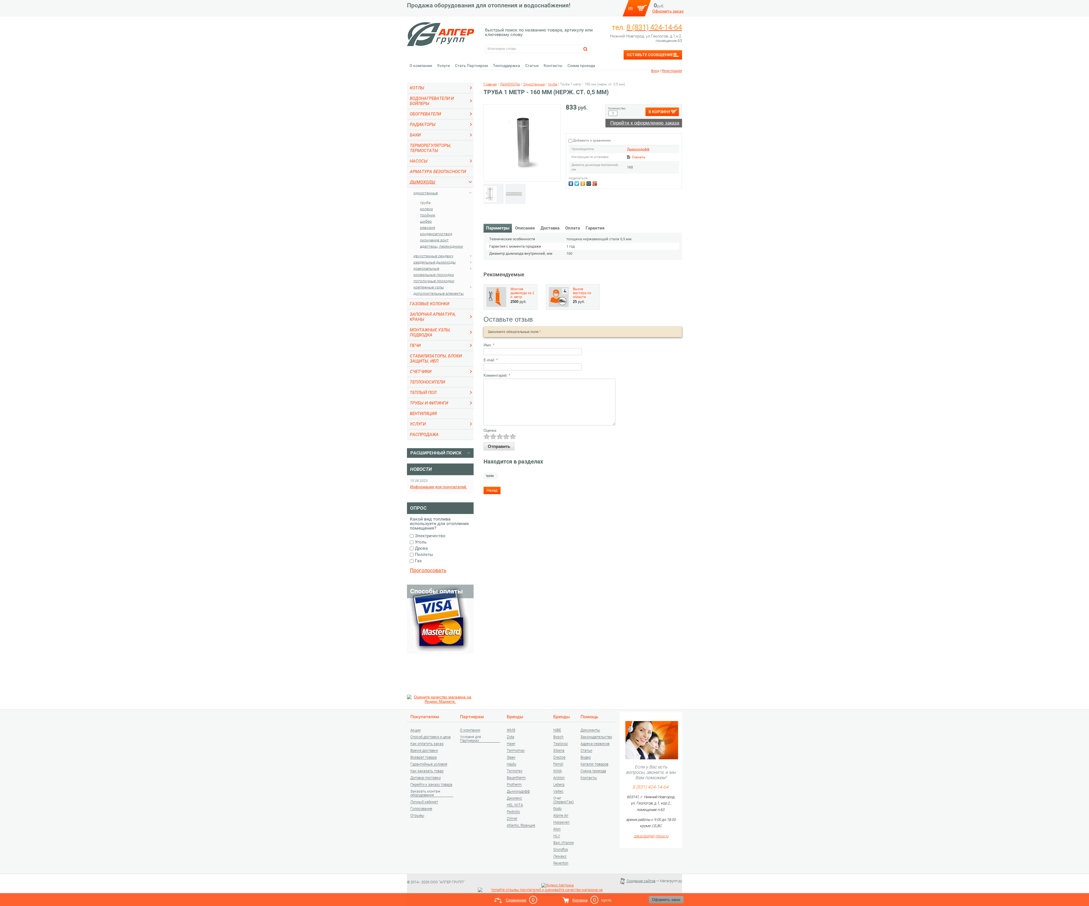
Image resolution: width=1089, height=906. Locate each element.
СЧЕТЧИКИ (420, 371)
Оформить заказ (667, 11)
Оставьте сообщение (650, 54)
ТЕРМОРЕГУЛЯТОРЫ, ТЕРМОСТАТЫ (430, 148)
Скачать (638, 157)
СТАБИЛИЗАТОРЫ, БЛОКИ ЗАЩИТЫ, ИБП (436, 358)
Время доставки (424, 751)
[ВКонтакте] (572, 183)
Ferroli (558, 764)
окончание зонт (434, 240)
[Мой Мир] (589, 183)
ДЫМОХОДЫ (422, 182)
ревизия (427, 227)
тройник (427, 215)
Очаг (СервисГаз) (563, 800)
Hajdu (511, 764)
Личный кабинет (424, 802)
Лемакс (560, 856)
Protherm (514, 785)
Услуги (443, 65)
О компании (421, 65)
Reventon (560, 863)
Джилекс (514, 798)
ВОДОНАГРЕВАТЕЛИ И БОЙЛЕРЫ (432, 101)
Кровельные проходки (433, 275)
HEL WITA (515, 805)
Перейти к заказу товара (431, 785)
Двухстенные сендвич (433, 256)
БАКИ (415, 135)
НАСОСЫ (419, 161)
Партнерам (472, 717)
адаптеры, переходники (441, 246)
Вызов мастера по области (582, 293)
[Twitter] (578, 183)
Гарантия (595, 228)
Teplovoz (560, 744)
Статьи (532, 65)
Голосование (421, 809)
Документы (590, 730)
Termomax (516, 751)
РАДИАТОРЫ (423, 124)
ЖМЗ (511, 730)
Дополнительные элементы (438, 293)
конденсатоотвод (436, 234)
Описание (525, 228)
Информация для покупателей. (438, 486)
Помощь (589, 717)
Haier (511, 744)
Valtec (558, 791)
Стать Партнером (471, 65)
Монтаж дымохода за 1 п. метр (522, 293)
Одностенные (425, 193)
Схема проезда (581, 65)
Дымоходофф (638, 149)
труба (425, 203)
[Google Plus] (595, 183)
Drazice (559, 757)
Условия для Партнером (470, 739)
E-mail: (491, 360)
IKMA (557, 771)
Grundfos (560, 850)
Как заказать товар (427, 771)
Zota (510, 737)
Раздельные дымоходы (434, 262)
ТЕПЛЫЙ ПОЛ (423, 392)
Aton (557, 829)
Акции (415, 730)
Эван (511, 757)
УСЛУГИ (418, 424)
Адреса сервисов (595, 744)
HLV (556, 836)
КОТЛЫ (417, 87)
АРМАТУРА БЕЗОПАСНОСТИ (438, 171)
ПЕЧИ (415, 345)
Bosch (558, 737)
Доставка (550, 228)
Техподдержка (506, 65)
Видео (586, 757)
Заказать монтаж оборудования (425, 793)
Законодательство (596, 737)
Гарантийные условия (428, 764)
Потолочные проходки (433, 281)
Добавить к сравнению (591, 140)
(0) (630, 8)
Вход (655, 71)
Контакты (553, 65)
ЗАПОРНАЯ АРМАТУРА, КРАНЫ (433, 317)
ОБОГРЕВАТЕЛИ (425, 114)
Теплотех (514, 771)
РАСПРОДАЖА (424, 434)
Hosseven (561, 822)
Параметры (497, 228)
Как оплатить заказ (427, 744)
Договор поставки (425, 778)
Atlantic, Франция (521, 825)
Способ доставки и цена (430, 737)
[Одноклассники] (583, 183)
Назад (492, 490)
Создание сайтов (640, 881)
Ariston (559, 778)
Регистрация (672, 71)
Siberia (558, 751)
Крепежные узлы (428, 287)
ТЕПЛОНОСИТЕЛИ (427, 382)
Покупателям (424, 717)
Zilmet (512, 819)
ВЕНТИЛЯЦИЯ (423, 413)
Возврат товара (423, 757)
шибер (426, 221)
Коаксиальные (426, 268)
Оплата (572, 228)
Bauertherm (516, 778)
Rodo (557, 809)
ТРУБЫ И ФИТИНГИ (429, 403)
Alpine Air (560, 815)
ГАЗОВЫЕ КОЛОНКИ (429, 303)
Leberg (558, 785)
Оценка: (490, 430)
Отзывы (417, 815)
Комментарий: (497, 375)
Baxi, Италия (563, 843)
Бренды (515, 717)
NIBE (557, 730)
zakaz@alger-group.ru (651, 836)
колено (426, 209)
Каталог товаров (594, 764)
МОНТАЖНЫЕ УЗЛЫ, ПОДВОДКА (430, 332)
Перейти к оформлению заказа (644, 123)
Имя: (489, 345)
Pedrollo (513, 812)
